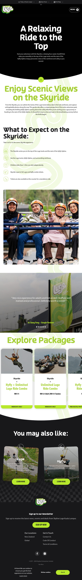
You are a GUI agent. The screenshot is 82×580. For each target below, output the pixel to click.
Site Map (41, 564)
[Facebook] (37, 553)
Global (27, 541)
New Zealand (29, 537)
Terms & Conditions (50, 544)
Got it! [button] (63, 572)
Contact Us (47, 537)
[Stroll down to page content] (41, 80)
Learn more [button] (23, 576)
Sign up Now (41, 525)
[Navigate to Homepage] (8, 10)
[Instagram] (44, 553)
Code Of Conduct (49, 541)
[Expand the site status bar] (41, 4)
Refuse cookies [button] (45, 572)
